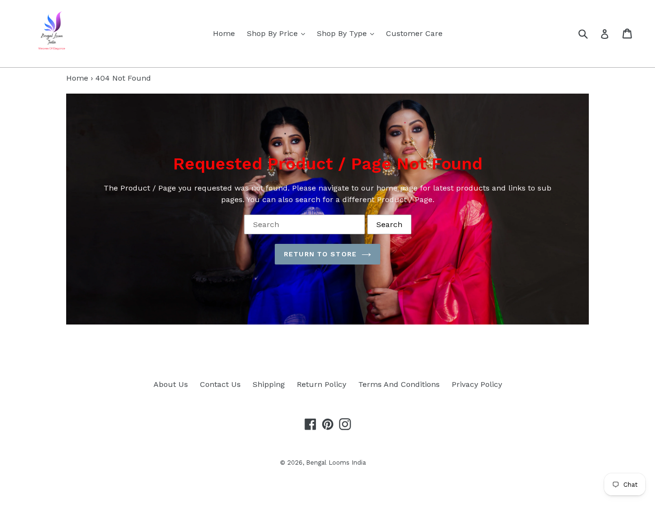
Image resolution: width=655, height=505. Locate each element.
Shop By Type (348, 33)
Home (224, 33)
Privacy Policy (477, 384)
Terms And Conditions (399, 384)
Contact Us (220, 384)
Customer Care (414, 33)
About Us (170, 384)
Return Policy (321, 384)
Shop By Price (278, 33)
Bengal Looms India (336, 462)
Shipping (269, 384)
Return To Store (320, 254)
